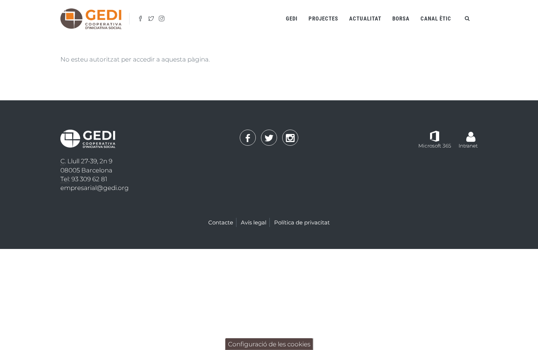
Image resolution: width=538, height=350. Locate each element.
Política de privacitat (302, 222)
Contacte (220, 222)
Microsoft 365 (434, 146)
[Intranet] (470, 133)
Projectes (323, 18)
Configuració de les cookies (269, 344)
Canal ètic (436, 18)
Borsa (401, 18)
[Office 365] (434, 136)
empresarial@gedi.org (94, 187)
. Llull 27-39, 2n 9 (86, 161)
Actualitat (365, 18)
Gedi (292, 18)
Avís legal (253, 222)
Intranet (468, 146)
